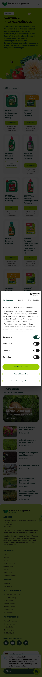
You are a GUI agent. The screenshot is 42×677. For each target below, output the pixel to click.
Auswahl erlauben (21, 374)
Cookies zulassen (21, 367)
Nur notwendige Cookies (21, 381)
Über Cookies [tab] (34, 300)
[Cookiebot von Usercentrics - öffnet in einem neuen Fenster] (30, 294)
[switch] (36, 344)
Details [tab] (21, 300)
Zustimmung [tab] (7, 300)
